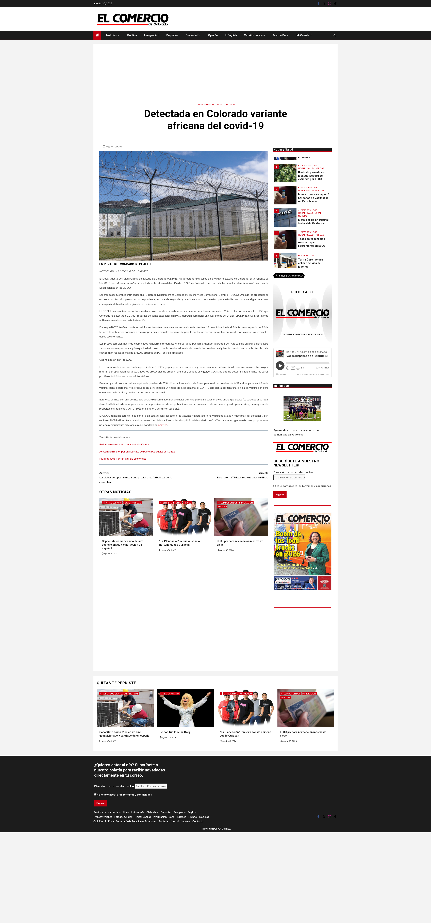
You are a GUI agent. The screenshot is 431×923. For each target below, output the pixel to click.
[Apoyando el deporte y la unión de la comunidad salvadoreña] (302, 408)
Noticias (111, 35)
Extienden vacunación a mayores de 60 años (124, 444)
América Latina (102, 812)
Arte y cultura (113, 502)
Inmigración (151, 35)
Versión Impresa (254, 35)
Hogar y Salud (220, 104)
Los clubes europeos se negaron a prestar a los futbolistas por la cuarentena (135, 477)
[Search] (335, 35)
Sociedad (191, 35)
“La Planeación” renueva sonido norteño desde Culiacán (179, 543)
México (187, 502)
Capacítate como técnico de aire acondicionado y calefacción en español (122, 545)
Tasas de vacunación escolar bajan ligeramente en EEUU (311, 233)
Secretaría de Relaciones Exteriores (136, 821)
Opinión (213, 35)
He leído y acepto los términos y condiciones (303, 485)
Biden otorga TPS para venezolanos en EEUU (242, 475)
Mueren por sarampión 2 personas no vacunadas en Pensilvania (313, 189)
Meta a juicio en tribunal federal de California (313, 212)
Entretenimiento (172, 502)
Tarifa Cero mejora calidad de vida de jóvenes (310, 254)
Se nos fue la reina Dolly (175, 732)
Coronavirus (204, 104)
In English (231, 35)
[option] (302, 165)
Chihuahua (152, 812)
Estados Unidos (229, 502)
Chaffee (162, 424)
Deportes (172, 35)
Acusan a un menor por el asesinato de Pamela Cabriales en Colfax (137, 451)
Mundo (192, 816)
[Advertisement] (215, 72)
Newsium (207, 828)
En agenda (180, 812)
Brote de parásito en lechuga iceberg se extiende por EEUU (311, 166)
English (192, 812)
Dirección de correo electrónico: (293, 472)
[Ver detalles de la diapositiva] (302, 551)
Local (232, 104)
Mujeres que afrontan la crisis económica (122, 458)
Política (132, 35)
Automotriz (137, 812)
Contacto (197, 821)
